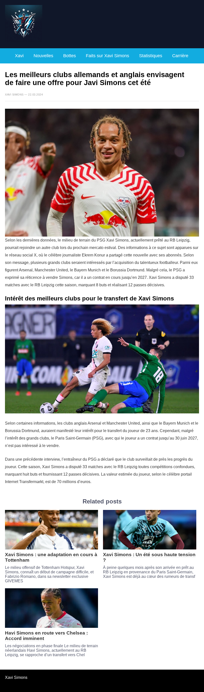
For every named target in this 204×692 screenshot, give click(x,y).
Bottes (69, 55)
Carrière (180, 55)
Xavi (19, 55)
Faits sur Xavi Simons (107, 55)
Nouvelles (43, 55)
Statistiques (150, 55)
